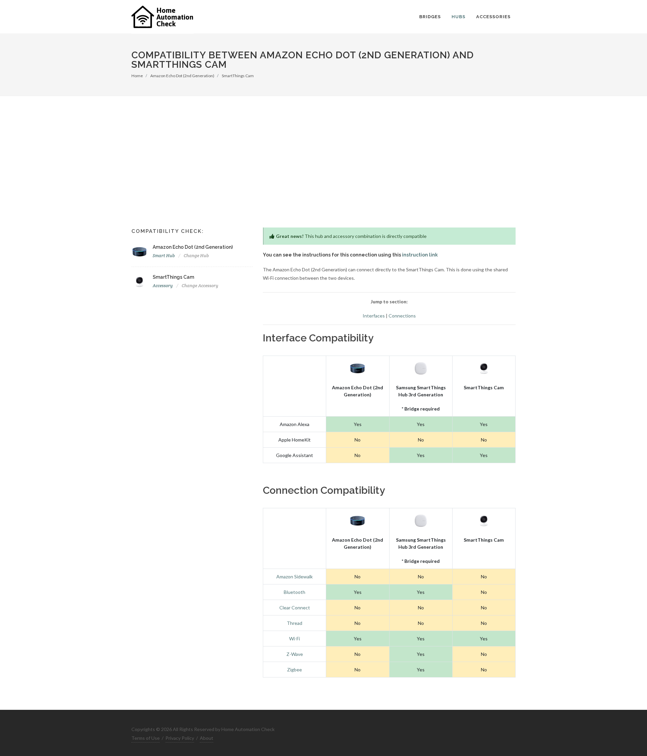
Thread (294, 623)
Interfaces (374, 316)
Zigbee (294, 669)
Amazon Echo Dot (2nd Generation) (182, 75)
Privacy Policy (179, 738)
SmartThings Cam (238, 75)
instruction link (420, 255)
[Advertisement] (323, 173)
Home (137, 75)
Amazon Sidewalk (294, 576)
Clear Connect (294, 607)
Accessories (493, 16)
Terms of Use (145, 738)
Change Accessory (200, 286)
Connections (402, 316)
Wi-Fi (294, 638)
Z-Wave (294, 654)
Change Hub (196, 256)
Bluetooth (294, 592)
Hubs (458, 16)
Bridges (430, 16)
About (206, 738)
